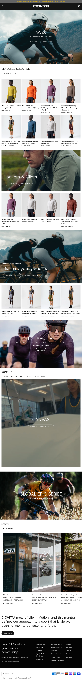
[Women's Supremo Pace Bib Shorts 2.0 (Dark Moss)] (70, 297)
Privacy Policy (55, 657)
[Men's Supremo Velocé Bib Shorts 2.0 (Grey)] (11, 297)
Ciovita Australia (8, 678)
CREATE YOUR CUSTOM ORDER (41, 427)
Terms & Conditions (57, 660)
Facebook (69, 654)
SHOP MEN (33, 42)
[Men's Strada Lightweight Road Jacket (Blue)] (31, 127)
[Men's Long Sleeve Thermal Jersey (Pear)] (11, 91)
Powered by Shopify (24, 678)
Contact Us (39, 659)
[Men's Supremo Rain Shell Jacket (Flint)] (50, 205)
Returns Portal (55, 654)
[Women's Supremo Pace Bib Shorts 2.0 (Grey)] (31, 297)
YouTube (69, 657)
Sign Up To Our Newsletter (41, 655)
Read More (8, 633)
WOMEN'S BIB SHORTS (32, 275)
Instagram (69, 647)
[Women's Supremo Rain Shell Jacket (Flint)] (50, 127)
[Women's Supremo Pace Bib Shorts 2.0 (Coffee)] (70, 127)
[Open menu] (5, 6)
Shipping (54, 651)
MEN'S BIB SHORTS (12, 275)
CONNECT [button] (69, 644)
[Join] (28, 661)
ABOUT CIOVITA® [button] (41, 644)
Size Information (56, 647)
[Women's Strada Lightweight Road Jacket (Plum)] (50, 91)
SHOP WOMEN (47, 42)
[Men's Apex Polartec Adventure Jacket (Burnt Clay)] (70, 205)
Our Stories (39, 647)
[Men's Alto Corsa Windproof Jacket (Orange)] (31, 91)
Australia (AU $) (8, 673)
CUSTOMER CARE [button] (56, 644)
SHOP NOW (41, 350)
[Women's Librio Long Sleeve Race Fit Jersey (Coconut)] (70, 91)
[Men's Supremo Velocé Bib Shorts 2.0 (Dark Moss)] (11, 126)
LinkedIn (69, 651)
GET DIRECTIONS (8, 603)
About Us (39, 651)
